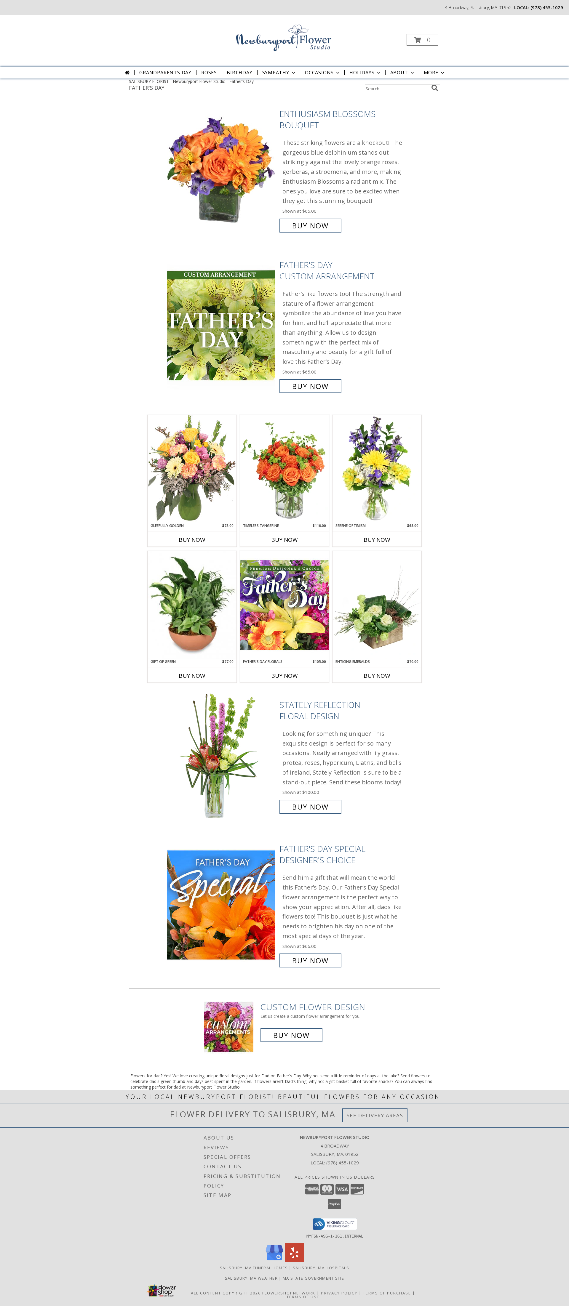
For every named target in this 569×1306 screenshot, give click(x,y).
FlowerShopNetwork (288, 1293)
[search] (435, 88)
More (431, 72)
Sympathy (275, 72)
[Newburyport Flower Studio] (284, 38)
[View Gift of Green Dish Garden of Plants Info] (192, 605)
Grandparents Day (165, 72)
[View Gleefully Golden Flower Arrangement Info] (192, 469)
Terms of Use (303, 1296)
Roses (209, 72)
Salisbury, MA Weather (251, 1278)
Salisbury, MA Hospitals (321, 1267)
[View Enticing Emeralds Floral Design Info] (377, 605)
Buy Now (310, 225)
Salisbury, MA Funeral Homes (254, 1267)
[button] (422, 40)
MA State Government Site (313, 1278)
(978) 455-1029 (546, 7)
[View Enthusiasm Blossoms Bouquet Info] (221, 170)
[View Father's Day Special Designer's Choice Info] (221, 905)
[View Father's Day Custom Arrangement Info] (221, 325)
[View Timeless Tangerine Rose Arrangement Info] (284, 469)
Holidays (361, 72)
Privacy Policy (339, 1293)
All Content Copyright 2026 (226, 1293)
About (399, 72)
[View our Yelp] (294, 1260)
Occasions (319, 72)
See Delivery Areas (375, 1115)
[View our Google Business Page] (274, 1260)
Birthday (239, 72)
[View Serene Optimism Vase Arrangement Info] (377, 469)
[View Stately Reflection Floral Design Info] (221, 756)
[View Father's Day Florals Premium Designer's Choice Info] (284, 605)
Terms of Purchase (387, 1293)
